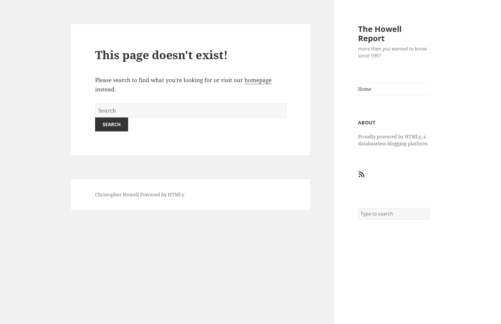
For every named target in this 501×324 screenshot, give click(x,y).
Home (364, 89)
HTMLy (176, 194)
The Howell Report (380, 33)
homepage (258, 80)
